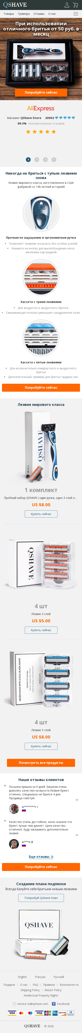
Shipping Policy (30, 990)
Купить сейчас (41, 514)
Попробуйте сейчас (41, 92)
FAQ (35, 985)
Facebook (63, 1004)
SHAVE (15, 4)
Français (40, 977)
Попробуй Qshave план (41, 898)
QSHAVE (32, 1026)
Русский (59, 977)
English (22, 977)
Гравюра (24, 14)
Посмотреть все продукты (41, 762)
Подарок (9, 985)
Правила (49, 985)
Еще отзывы (39, 856)
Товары (9, 14)
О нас (52, 14)
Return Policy (53, 990)
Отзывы (39, 14)
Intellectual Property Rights (41, 995)
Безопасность (69, 985)
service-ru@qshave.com (33, 1004)
